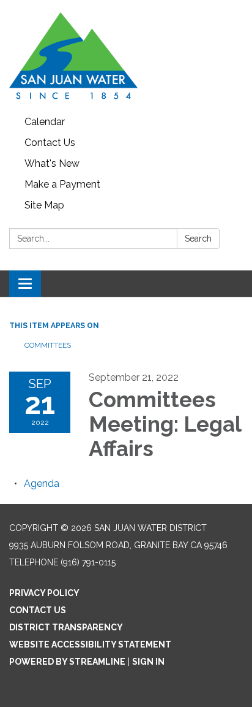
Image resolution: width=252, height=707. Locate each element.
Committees (47, 345)
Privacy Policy (44, 593)
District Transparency (66, 627)
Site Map (44, 205)
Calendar (44, 122)
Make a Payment (62, 184)
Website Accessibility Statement (90, 644)
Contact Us (49, 142)
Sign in (148, 662)
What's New (52, 163)
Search (198, 238)
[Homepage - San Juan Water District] (126, 55)
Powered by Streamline (67, 662)
